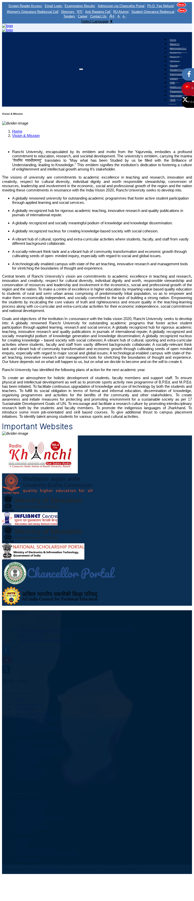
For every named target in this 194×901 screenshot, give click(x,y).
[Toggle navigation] (81, 69)
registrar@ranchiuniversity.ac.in (44, 640)
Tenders (22, 839)
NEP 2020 (24, 746)
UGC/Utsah (25, 733)
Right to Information (31, 826)
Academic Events (30, 807)
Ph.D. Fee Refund (160, 6)
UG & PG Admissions (34, 756)
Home (17, 131)
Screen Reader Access (25, 6)
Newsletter (24, 831)
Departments (26, 709)
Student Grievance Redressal (152, 12)
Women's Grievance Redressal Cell (45, 854)
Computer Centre (30, 812)
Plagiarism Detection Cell (36, 741)
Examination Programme (36, 718)
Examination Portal (31, 723)
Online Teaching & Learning (38, 751)
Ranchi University (48, 869)
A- (124, 16)
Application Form (29, 821)
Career (82, 16)
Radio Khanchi (27, 859)
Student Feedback (30, 770)
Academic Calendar (32, 802)
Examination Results (80, 6)
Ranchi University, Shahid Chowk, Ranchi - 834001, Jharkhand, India (75, 630)
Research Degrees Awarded (38, 728)
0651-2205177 (29, 635)
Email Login (54, 6)
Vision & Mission (26, 135)
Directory (68, 12)
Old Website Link (29, 775)
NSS (172, 100)
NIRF (20, 844)
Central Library (28, 761)
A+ (112, 16)
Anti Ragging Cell (97, 12)
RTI (79, 12)
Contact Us (98, 16)
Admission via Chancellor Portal (121, 6)
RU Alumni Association (34, 849)
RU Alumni (121, 12)
